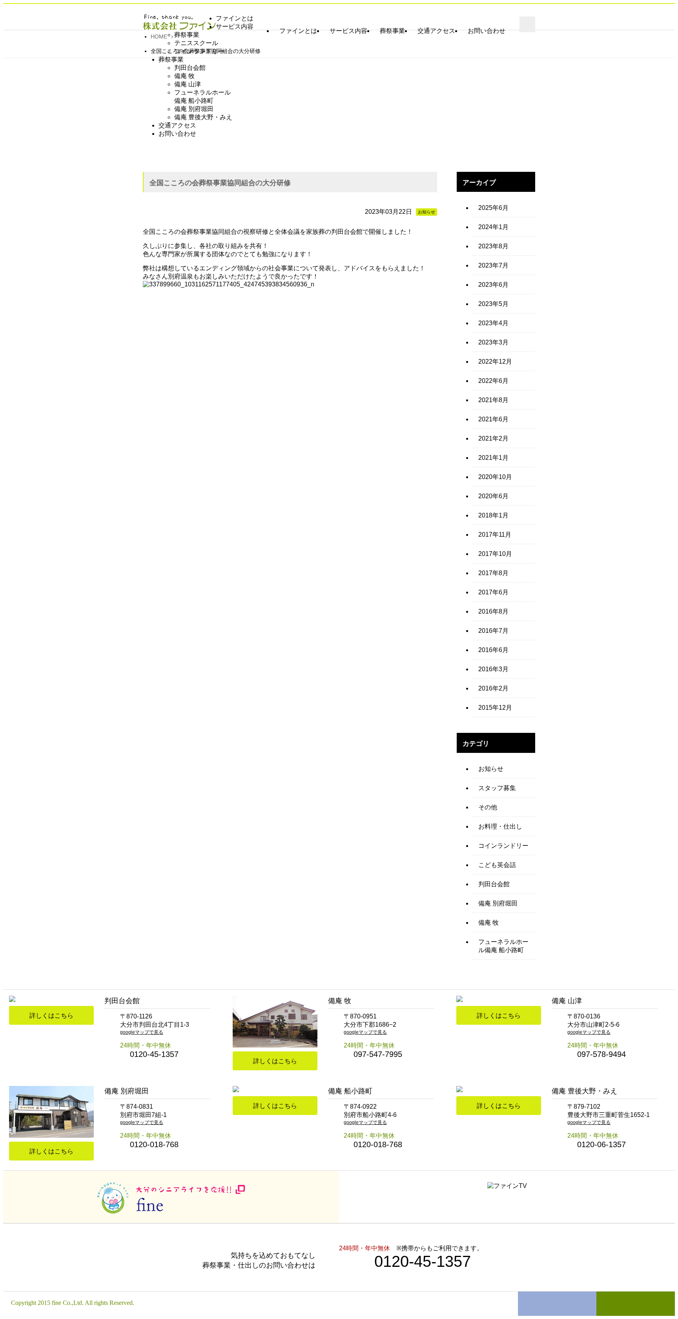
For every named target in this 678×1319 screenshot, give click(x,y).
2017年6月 (493, 592)
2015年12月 (495, 707)
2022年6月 (493, 380)
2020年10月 (495, 477)
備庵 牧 (184, 76)
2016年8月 (493, 611)
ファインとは (298, 30)
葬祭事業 (392, 30)
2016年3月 (493, 669)
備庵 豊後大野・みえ (203, 117)
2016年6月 (493, 650)
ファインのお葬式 (557, 1304)
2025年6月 (493, 207)
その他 (487, 807)
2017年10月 (495, 553)
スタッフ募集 (497, 788)
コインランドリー (503, 845)
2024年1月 (493, 227)
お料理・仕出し (500, 826)
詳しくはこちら (51, 1015)
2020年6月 (493, 496)
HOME (159, 37)
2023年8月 (493, 246)
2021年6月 (493, 419)
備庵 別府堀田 (193, 109)
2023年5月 (493, 304)
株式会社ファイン (179, 22)
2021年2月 (493, 438)
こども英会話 (497, 865)
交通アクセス (436, 30)
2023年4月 (493, 323)
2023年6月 (493, 284)
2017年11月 (494, 534)
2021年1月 (493, 457)
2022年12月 (495, 361)
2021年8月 (493, 400)
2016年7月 (493, 630)
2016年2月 (493, 688)
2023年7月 (493, 265)
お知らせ (490, 768)
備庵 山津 (187, 84)
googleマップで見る (141, 1032)
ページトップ (635, 1304)
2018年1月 (493, 515)
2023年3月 (493, 342)
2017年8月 (493, 573)
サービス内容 (348, 30)
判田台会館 (190, 67)
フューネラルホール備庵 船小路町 (503, 945)
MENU (527, 24)
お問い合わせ (486, 30)
